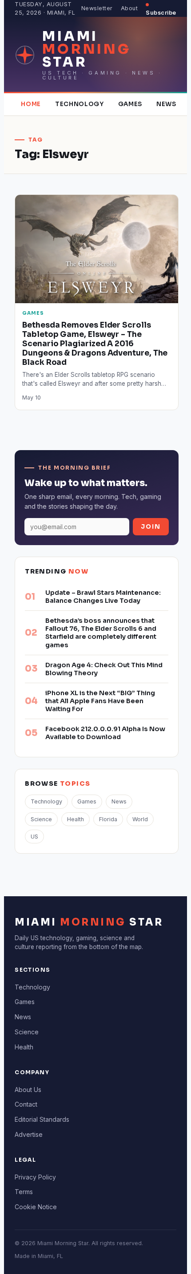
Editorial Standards (42, 1119)
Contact (26, 1104)
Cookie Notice (36, 1207)
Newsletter (97, 8)
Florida (108, 819)
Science (41, 819)
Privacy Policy (35, 1177)
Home (31, 104)
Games (130, 104)
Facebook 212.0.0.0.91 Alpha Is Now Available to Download (105, 733)
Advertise (29, 1134)
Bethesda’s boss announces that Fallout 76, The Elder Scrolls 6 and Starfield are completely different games (100, 633)
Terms (24, 1191)
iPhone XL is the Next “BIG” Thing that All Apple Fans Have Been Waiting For (100, 701)
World (140, 819)
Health (75, 819)
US (34, 836)
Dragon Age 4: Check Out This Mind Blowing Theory (104, 669)
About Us (28, 1089)
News (166, 104)
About (129, 8)
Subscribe (161, 12)
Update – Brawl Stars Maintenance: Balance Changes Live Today (103, 597)
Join (151, 526)
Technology (79, 104)
